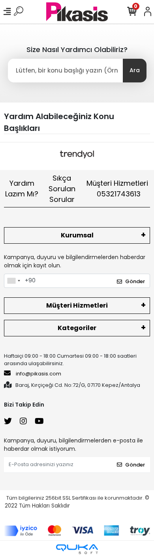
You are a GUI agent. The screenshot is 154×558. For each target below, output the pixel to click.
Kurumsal (77, 235)
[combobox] (13, 280)
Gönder (135, 281)
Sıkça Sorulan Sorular (62, 188)
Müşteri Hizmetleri (117, 188)
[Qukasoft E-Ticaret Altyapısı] (77, 549)
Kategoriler (77, 327)
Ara (135, 70)
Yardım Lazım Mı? (21, 188)
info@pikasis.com (38, 373)
